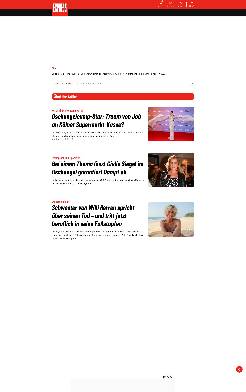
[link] (60, 8)
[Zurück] (239, 369)
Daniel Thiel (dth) (64, 139)
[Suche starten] (192, 83)
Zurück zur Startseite (63, 83)
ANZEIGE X (167, 377)
